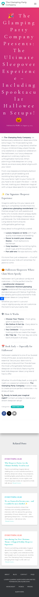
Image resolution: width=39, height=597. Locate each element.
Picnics (21, 586)
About (7, 574)
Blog (15, 574)
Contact (23, 574)
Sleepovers (19, 592)
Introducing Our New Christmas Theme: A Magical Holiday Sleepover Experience (19, 542)
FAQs (32, 574)
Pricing (30, 586)
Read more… (17, 483)
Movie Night (10, 586)
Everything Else (17, 406)
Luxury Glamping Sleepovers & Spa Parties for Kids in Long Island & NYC (19, 580)
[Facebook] (2, 298)
